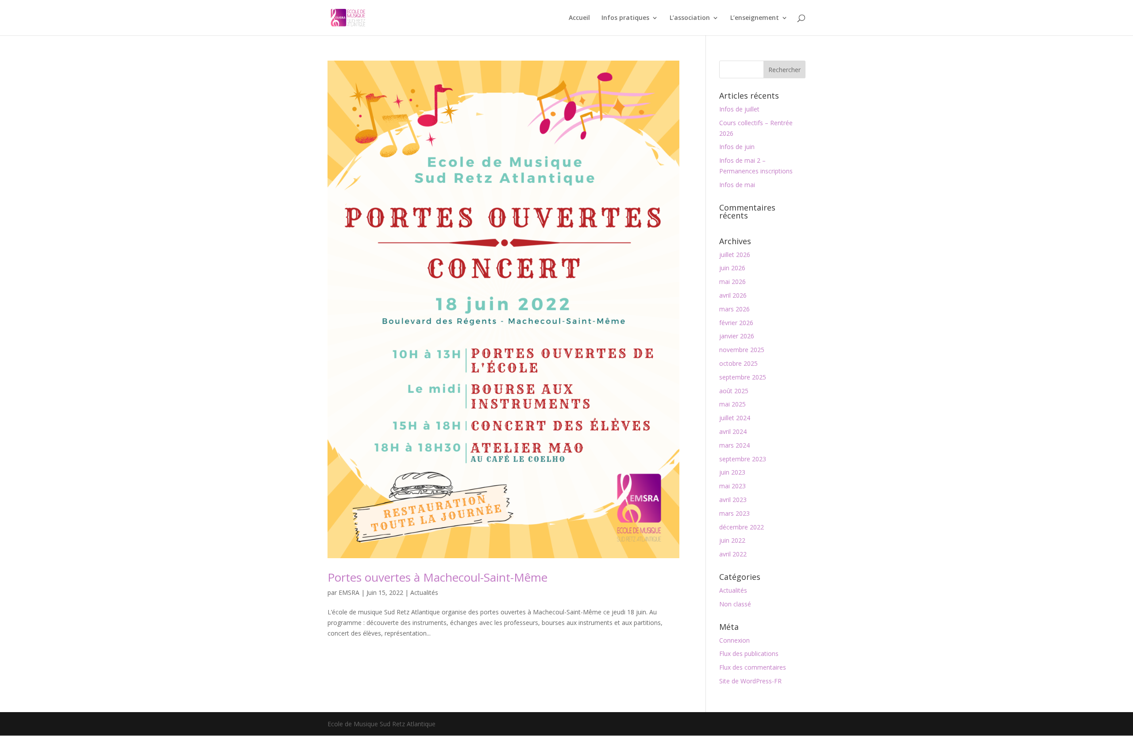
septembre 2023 (742, 459)
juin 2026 (732, 268)
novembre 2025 (741, 349)
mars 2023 (734, 513)
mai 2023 (732, 486)
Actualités (424, 592)
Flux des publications (748, 653)
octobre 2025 (738, 363)
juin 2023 (732, 472)
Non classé (735, 604)
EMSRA (349, 592)
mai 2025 (732, 404)
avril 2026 (733, 295)
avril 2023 (733, 499)
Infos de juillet (739, 109)
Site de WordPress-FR (750, 681)
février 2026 (736, 322)
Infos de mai (737, 184)
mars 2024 (734, 445)
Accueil (579, 18)
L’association (690, 18)
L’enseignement (754, 18)
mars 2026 (734, 309)
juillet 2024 (734, 418)
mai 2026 (732, 281)
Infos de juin (737, 146)
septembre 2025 (742, 377)
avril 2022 (733, 554)
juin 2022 (732, 540)
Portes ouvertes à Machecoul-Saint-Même (437, 577)
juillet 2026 (734, 254)
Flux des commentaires (752, 667)
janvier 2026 (736, 336)
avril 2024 (733, 431)
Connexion (734, 640)
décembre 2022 (741, 527)
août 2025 (733, 391)
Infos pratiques (625, 18)
